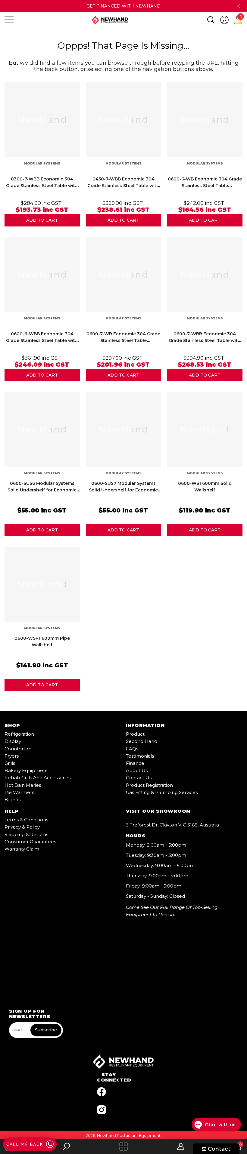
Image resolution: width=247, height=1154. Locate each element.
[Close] (238, 6)
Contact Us (139, 777)
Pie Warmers (19, 792)
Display (13, 741)
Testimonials (140, 756)
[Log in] (224, 19)
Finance (135, 763)
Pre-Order (42, 220)
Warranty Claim (22, 849)
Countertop (18, 749)
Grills (10, 763)
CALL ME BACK (24, 1144)
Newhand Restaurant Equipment (129, 1135)
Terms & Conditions (26, 820)
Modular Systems (42, 163)
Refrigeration (19, 734)
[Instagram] (101, 1110)
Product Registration (149, 785)
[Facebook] (101, 1092)
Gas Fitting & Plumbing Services (162, 792)
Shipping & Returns (26, 834)
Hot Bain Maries (23, 785)
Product (135, 734)
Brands (12, 799)
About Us (137, 770)
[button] (210, 19)
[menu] (9, 19)
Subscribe (46, 1029)
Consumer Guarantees (30, 842)
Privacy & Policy (22, 827)
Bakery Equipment (26, 770)
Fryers (12, 756)
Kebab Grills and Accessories (37, 777)
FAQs (132, 749)
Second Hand (141, 741)
